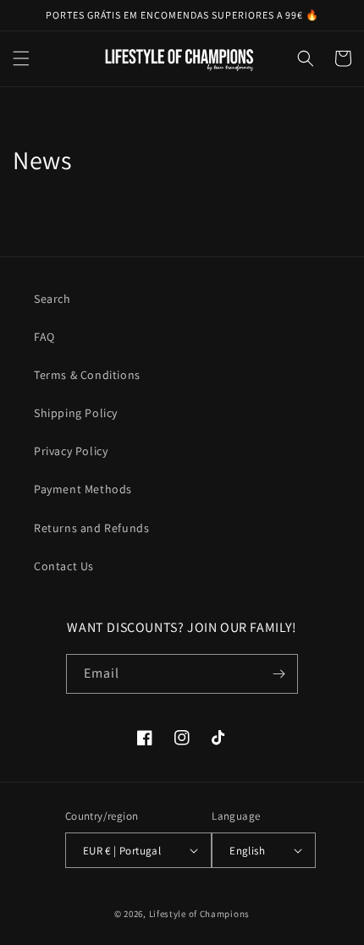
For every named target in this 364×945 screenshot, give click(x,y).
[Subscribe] (278, 674)
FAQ (44, 336)
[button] (21, 58)
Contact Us (64, 566)
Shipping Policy (76, 412)
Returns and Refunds (91, 528)
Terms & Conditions (87, 374)
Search (52, 298)
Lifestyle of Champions (199, 914)
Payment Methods (83, 489)
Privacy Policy (71, 451)
